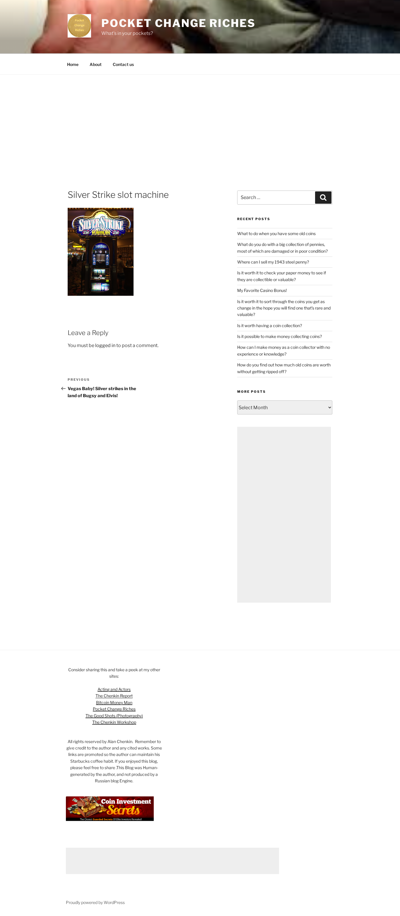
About (96, 64)
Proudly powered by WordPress (95, 902)
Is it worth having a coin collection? (269, 325)
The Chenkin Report (114, 695)
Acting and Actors (114, 689)
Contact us (123, 64)
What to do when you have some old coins (276, 233)
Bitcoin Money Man (114, 702)
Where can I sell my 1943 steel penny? (273, 261)
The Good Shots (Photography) (114, 715)
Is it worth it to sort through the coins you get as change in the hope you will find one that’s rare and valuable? (284, 308)
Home (72, 64)
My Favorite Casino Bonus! (262, 290)
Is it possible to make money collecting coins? (279, 336)
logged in (105, 345)
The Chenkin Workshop (114, 722)
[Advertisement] (200, 119)
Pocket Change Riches (178, 23)
